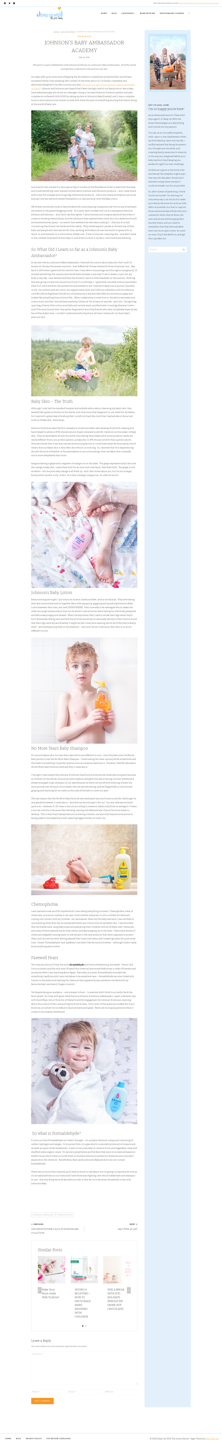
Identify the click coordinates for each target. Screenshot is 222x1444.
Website (109, 1391)
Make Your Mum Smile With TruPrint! (50, 1293)
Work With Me (147, 13)
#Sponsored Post (64, 1215)
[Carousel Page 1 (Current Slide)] (82, 1325)
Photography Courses (172, 13)
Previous (40, 1290)
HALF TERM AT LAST (127, 1226)
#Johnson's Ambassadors (43, 1215)
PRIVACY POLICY (34, 1439)
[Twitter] (9, 3)
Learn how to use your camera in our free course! (199, 3)
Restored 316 (212, 1438)
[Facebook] (5, 3)
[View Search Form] (189, 13)
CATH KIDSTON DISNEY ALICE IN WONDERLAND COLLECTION (55, 1228)
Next (129, 1290)
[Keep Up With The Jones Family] (49, 13)
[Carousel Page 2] (85, 1325)
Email (72, 1391)
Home (104, 13)
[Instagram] (14, 3)
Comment (38, 1354)
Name (36, 1391)
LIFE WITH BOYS (84, 36)
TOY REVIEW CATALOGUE (59, 1439)
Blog (114, 13)
